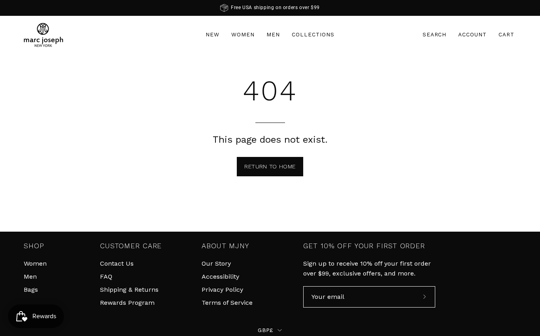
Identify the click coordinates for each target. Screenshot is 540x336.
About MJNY (225, 246)
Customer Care (131, 246)
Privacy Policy (222, 289)
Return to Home (269, 166)
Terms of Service (227, 302)
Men (30, 276)
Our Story (216, 263)
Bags (31, 289)
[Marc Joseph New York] (43, 34)
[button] (435, 34)
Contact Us (117, 263)
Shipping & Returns (129, 289)
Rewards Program (127, 302)
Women (35, 263)
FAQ (106, 276)
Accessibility (220, 276)
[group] (270, 8)
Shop (34, 246)
